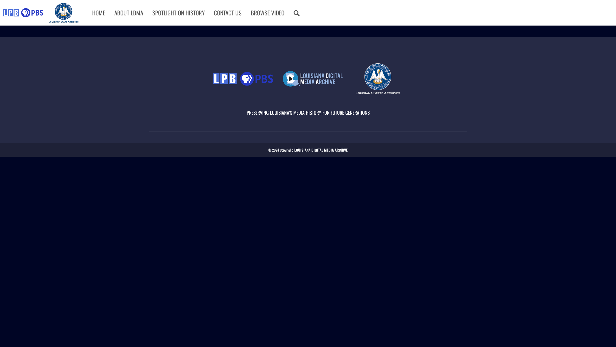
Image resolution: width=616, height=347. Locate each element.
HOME (98, 12)
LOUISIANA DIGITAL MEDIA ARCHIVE (321, 150)
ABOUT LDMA (128, 12)
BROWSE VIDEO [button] (267, 12)
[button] (297, 12)
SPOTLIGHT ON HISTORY (178, 12)
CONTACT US (228, 12)
